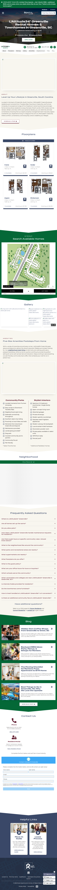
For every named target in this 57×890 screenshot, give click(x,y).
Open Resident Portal (14, 748)
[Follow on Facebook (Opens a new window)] (51, 47)
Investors (52, 9)
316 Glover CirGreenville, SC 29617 (32, 47)
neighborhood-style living (16, 350)
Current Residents (19, 610)
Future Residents (35, 608)
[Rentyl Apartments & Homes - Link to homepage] (28, 13)
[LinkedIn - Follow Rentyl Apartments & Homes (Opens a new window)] (28, 872)
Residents (44, 9)
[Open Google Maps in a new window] (25, 47)
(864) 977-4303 (45, 47)
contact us (30, 610)
